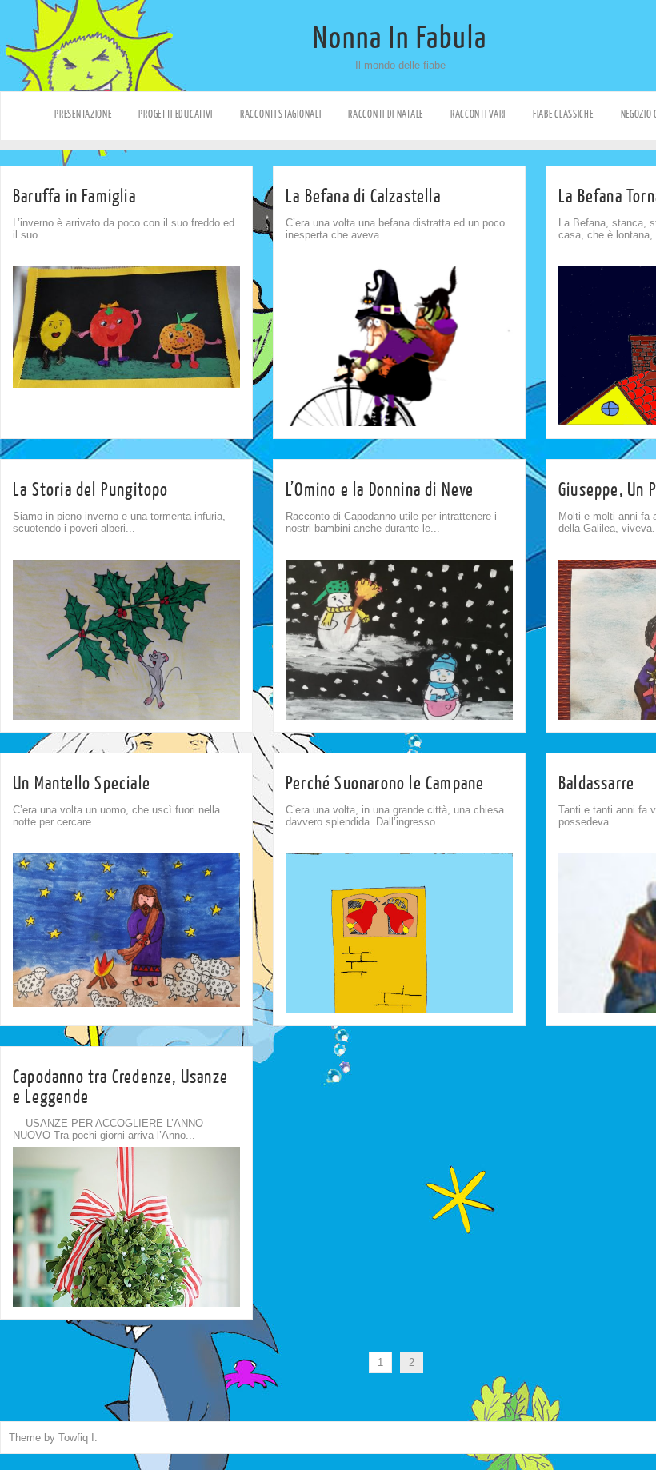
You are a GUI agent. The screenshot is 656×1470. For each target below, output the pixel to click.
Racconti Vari (478, 114)
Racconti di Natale (385, 114)
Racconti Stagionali (280, 114)
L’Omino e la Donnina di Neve (380, 490)
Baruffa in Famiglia (74, 196)
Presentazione (82, 114)
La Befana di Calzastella (363, 196)
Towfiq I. (78, 1438)
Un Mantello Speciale (81, 783)
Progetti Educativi (175, 114)
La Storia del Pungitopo (91, 490)
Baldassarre (596, 783)
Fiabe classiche (563, 114)
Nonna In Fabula (400, 38)
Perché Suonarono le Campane (385, 783)
